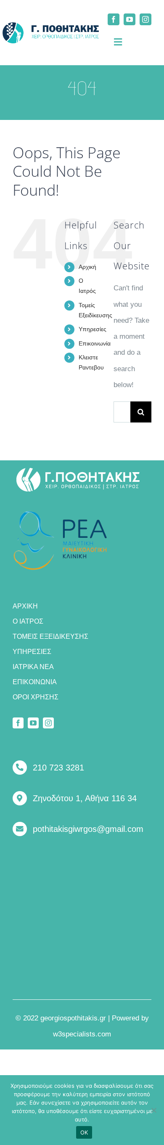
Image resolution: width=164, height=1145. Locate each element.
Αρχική (87, 266)
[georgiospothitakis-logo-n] (51, 26)
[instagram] (145, 19)
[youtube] (129, 19)
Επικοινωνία (95, 343)
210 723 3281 (58, 767)
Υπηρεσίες (92, 329)
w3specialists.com (82, 1034)
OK (84, 1132)
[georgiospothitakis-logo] (78, 471)
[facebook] (113, 19)
